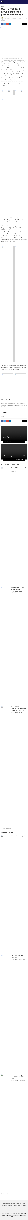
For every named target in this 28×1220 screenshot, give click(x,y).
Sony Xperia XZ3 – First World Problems (17, 588)
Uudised (3, 6)
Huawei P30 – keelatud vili (18, 468)
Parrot (13, 414)
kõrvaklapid (8, 414)
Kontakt (18, 1204)
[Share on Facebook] (2, 24)
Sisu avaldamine (7, 1205)
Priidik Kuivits (18, 470)
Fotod (15, 1205)
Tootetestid (22, 1205)
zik (23, 414)
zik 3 (3, 416)
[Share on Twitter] (5, 24)
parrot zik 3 (19, 414)
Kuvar (16, 838)
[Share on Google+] (7, 24)
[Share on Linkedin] (10, 24)
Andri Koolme (12, 18)
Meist (24, 1204)
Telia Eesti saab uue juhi (18, 836)
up (4, 414)
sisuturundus (12, 1215)
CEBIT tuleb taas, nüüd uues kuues (17, 956)
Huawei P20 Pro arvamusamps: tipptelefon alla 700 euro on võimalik (18, 708)
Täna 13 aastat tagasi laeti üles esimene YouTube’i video (18, 1076)
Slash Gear (9, 400)
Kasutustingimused (8, 1204)
